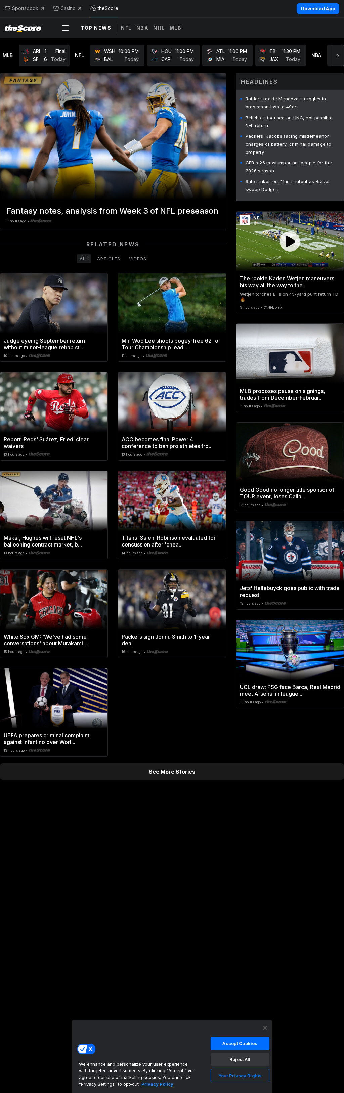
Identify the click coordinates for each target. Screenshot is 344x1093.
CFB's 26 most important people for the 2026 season (289, 166)
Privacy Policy (157, 1084)
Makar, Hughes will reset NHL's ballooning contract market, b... (43, 541)
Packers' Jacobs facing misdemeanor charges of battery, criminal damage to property (288, 144)
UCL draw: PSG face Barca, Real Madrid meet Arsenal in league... (290, 690)
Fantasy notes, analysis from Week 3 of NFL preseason (112, 211)
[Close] (265, 1028)
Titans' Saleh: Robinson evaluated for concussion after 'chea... (169, 541)
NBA (142, 28)
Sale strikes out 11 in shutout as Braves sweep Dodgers (288, 185)
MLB (176, 28)
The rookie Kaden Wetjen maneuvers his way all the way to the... (287, 282)
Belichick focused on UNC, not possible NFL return (289, 121)
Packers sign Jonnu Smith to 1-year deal (166, 640)
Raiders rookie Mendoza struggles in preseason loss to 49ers (286, 103)
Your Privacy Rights (240, 1075)
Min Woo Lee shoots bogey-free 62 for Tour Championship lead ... (171, 344)
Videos (137, 258)
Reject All (239, 1059)
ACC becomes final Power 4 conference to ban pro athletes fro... (167, 442)
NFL (126, 28)
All (84, 258)
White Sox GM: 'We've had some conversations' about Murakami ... (46, 640)
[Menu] (65, 28)
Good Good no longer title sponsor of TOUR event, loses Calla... (287, 493)
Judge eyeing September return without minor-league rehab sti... (44, 344)
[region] (172, 1056)
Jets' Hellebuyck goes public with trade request (290, 591)
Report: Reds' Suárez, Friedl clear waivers (46, 442)
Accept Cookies (239, 1043)
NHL (159, 28)
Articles (108, 258)
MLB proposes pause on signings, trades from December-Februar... (282, 394)
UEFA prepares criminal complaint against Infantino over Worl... (46, 738)
